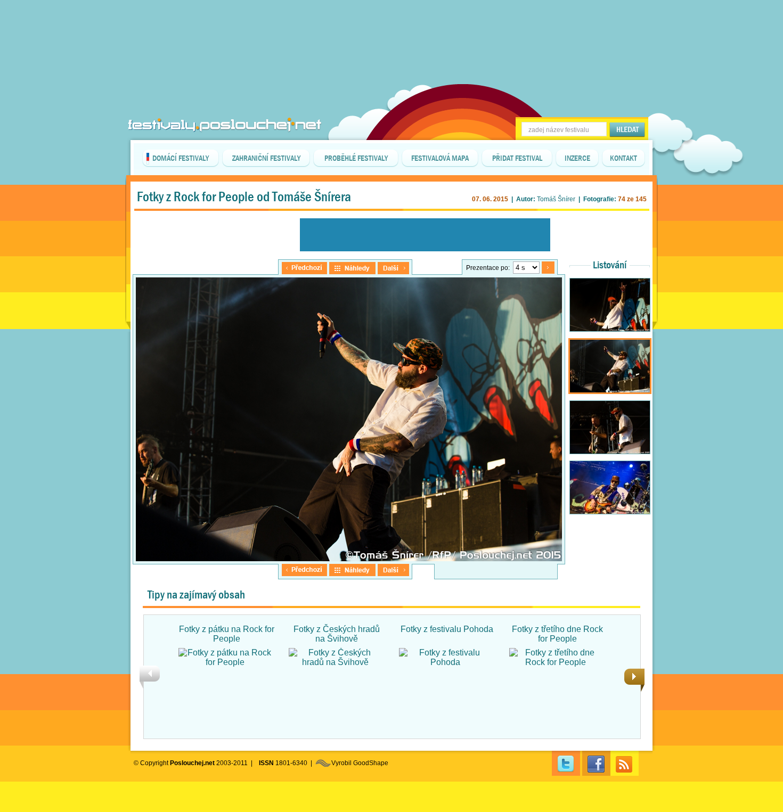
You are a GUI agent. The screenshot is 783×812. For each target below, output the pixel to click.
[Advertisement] (391, 26)
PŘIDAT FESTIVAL (517, 158)
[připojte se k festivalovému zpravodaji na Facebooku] (596, 763)
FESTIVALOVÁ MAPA (440, 158)
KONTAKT (623, 158)
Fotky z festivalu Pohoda (447, 629)
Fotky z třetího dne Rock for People (557, 634)
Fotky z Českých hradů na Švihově (336, 634)
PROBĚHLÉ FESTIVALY (356, 158)
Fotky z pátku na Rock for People (226, 634)
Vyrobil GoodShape (359, 763)
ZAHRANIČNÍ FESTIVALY (266, 158)
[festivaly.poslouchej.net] (224, 125)
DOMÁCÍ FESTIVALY (180, 158)
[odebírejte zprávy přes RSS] (624, 763)
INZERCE (577, 158)
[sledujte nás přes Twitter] (566, 763)
